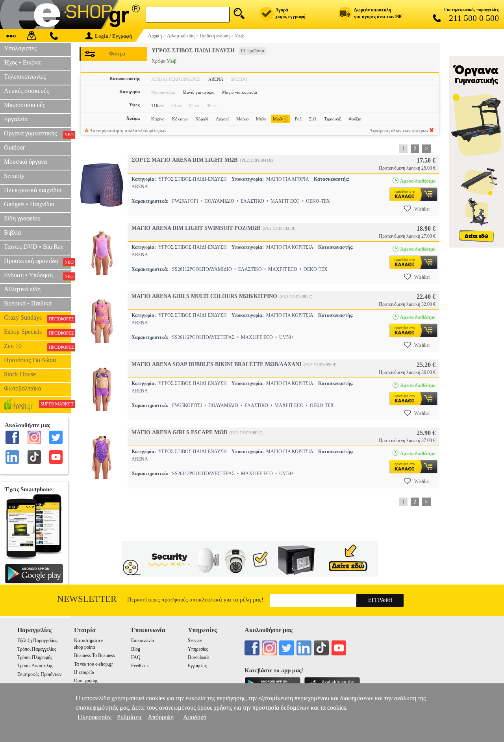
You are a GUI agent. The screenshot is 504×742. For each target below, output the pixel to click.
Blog (135, 649)
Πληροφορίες (94, 717)
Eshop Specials (37, 331)
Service (195, 640)
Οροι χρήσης (86, 680)
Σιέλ (313, 119)
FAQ (136, 657)
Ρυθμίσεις (129, 717)
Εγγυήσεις (197, 665)
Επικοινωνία (142, 640)
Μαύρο (242, 119)
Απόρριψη (161, 717)
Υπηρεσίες (198, 649)
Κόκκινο (180, 119)
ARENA (215, 79)
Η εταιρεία (84, 672)
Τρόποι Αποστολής (35, 665)
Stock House (20, 374)
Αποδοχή (194, 717)
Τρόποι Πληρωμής (34, 657)
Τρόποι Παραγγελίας (36, 649)
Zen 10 (37, 346)
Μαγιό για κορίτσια (239, 92)
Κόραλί (201, 119)
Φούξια (354, 119)
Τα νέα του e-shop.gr (93, 664)
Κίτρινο (158, 119)
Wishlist (422, 209)
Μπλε (261, 119)
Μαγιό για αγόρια (199, 92)
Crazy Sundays (37, 317)
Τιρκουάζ (332, 119)
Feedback (140, 665)
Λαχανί (222, 119)
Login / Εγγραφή (113, 36)
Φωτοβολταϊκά (22, 388)
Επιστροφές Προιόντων (39, 674)
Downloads (198, 657)
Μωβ (280, 118)
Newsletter (87, 599)
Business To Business (94, 655)
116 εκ (157, 105)
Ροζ (298, 119)
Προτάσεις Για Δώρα (30, 360)
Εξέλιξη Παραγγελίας (37, 640)
